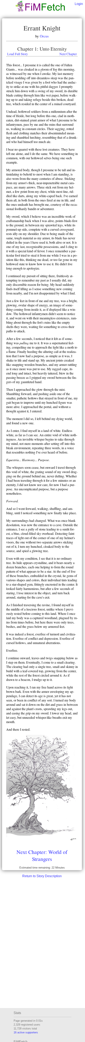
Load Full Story (17, 54)
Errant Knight (42, 27)
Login (79, 4)
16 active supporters (26, 1032)
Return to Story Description (42, 876)
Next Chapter (68, 54)
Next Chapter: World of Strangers (42, 855)
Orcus (44, 36)
